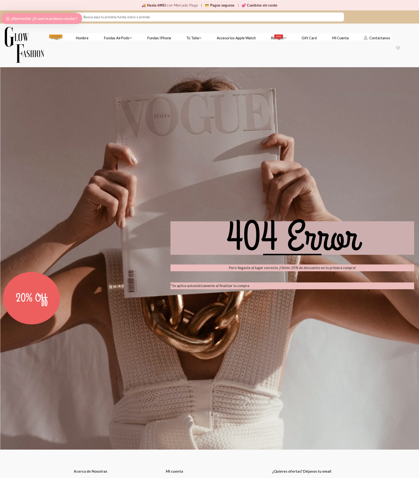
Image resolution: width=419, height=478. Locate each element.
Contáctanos (379, 38)
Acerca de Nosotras (90, 471)
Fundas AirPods (116, 38)
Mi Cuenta (340, 38)
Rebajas (277, 37)
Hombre (82, 38)
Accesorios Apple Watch (236, 38)
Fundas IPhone (159, 38)
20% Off (32, 298)
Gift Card (309, 38)
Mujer (56, 37)
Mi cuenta (174, 471)
